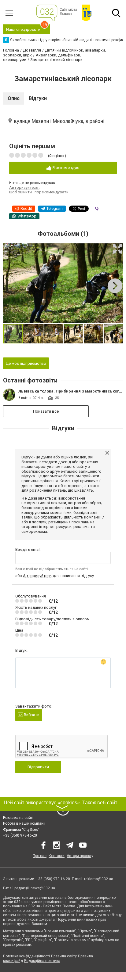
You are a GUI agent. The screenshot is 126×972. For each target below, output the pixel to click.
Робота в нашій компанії (24, 823)
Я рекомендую (65, 167)
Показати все (46, 411)
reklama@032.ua (98, 879)
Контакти (57, 856)
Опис (14, 98)
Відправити (38, 767)
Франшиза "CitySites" (21, 829)
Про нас (39, 856)
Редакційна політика (42, 961)
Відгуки (38, 98)
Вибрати (31, 714)
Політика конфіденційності (26, 956)
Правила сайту (64, 956)
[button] (117, 249)
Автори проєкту (80, 856)
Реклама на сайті (18, 818)
